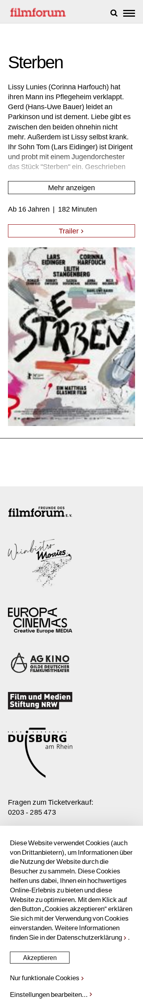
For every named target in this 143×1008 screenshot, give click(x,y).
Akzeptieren (40, 957)
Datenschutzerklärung (89, 937)
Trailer (69, 230)
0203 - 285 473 (32, 812)
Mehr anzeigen (71, 187)
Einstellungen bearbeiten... (49, 994)
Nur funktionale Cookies (44, 977)
